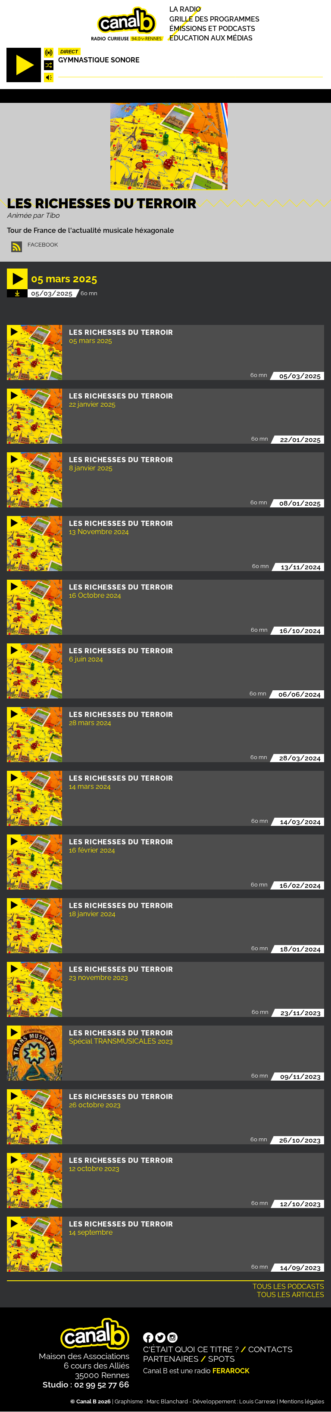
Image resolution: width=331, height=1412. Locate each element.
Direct (69, 51)
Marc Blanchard (167, 1401)
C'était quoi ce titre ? (191, 1349)
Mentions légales (301, 1401)
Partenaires (171, 1358)
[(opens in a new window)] (148, 1338)
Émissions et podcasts (212, 29)
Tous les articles (290, 1295)
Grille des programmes (214, 19)
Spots (221, 1358)
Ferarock (231, 1371)
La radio (185, 10)
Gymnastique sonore (99, 60)
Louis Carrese (257, 1401)
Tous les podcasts (288, 1286)
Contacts (270, 1349)
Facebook (43, 244)
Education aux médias (211, 38)
